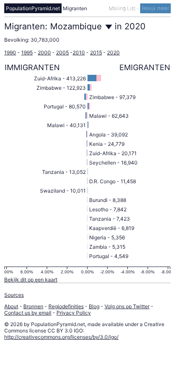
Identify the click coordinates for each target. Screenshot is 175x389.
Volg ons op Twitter (127, 306)
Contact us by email (27, 312)
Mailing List (123, 8)
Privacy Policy (73, 312)
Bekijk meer (155, 8)
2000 (44, 52)
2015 (96, 52)
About (11, 306)
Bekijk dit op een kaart (30, 279)
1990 (10, 52)
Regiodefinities (66, 306)
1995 (27, 52)
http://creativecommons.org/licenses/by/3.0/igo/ (61, 337)
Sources (14, 295)
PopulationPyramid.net (33, 8)
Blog (94, 306)
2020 (113, 52)
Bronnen (33, 306)
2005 (62, 52)
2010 (79, 52)
